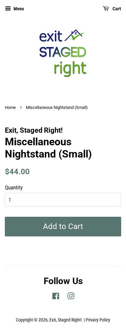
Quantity (14, 187)
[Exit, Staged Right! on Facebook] (55, 297)
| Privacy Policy (97, 320)
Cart (116, 8)
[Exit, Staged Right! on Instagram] (70, 297)
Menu (18, 8)
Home (10, 107)
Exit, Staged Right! (65, 320)
